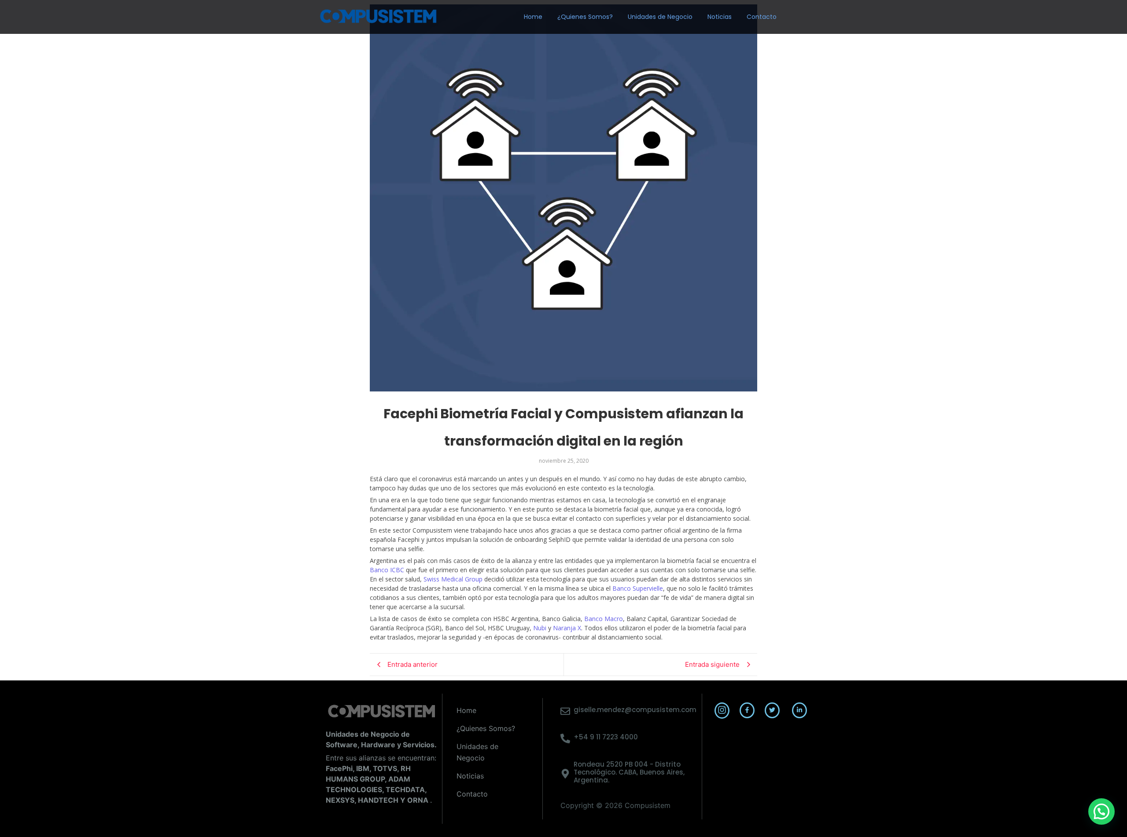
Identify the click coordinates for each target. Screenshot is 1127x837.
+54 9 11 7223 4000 (606, 737)
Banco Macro (603, 618)
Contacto (762, 16)
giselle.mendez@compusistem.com (635, 709)
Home (533, 16)
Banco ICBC (387, 570)
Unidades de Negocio (660, 16)
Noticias (719, 16)
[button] (1101, 811)
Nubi (539, 628)
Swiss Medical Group (453, 579)
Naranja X (567, 628)
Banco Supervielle (637, 588)
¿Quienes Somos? (585, 16)
